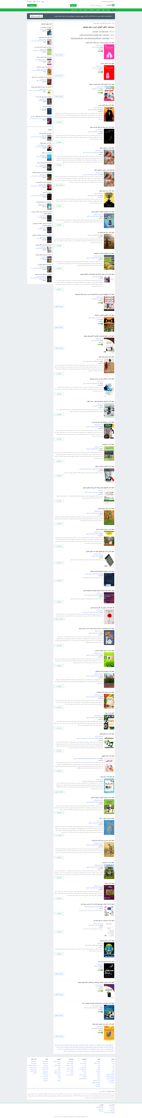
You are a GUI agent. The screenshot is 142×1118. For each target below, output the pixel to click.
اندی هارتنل (43, 79)
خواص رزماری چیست (66, 541)
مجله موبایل (45, 1063)
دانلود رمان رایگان (86, 117)
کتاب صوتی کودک (64, 783)
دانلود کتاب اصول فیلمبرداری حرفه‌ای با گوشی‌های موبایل (99, 336)
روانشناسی (98, 1071)
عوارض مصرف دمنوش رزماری (68, 539)
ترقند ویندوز (84, 577)
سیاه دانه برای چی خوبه (61, 430)
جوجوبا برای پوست (72, 807)
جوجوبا (92, 807)
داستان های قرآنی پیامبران (87, 640)
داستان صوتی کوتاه (64, 176)
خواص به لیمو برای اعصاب (89, 662)
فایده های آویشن (87, 265)
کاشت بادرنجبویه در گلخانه (77, 454)
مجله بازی (46, 1065)
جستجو (73, 5)
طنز (113, 1069)
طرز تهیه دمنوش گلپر (87, 520)
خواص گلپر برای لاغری (86, 518)
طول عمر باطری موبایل (74, 559)
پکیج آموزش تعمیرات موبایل (90, 411)
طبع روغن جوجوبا (82, 806)
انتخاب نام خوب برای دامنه (85, 910)
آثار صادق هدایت (77, 389)
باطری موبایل (82, 559)
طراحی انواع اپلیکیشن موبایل (88, 498)
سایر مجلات (45, 1080)
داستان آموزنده (66, 787)
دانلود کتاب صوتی (59, 185)
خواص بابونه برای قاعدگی (80, 723)
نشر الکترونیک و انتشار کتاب (108, 1)
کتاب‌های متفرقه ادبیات (41, 238)
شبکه (85, 1073)
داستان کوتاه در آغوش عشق (67, 156)
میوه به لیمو (67, 660)
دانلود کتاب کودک (99, 642)
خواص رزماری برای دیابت (96, 543)
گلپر (81, 520)
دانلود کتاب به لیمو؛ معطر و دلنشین (104, 651)
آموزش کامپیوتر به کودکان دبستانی (90, 762)
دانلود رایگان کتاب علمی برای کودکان (68, 828)
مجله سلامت (45, 1076)
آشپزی (59, 1063)
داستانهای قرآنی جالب (98, 640)
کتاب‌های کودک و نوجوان (41, 80)
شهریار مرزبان (42, 89)
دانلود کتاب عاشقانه (68, 137)
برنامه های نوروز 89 (81, 280)
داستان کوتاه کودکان (90, 642)
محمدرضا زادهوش (41, 204)
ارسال (88, 1098)
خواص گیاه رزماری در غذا (81, 537)
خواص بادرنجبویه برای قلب (97, 454)
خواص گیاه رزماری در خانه (92, 537)
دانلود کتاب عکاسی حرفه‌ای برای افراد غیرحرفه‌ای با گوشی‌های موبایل (96, 982)
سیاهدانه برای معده (70, 430)
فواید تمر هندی (58, 871)
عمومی (85, 10)
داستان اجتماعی (82, 367)
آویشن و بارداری (65, 263)
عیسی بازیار (99, 359)
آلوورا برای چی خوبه (94, 679)
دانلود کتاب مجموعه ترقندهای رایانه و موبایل (102, 571)
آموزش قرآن (76, 742)
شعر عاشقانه (96, 966)
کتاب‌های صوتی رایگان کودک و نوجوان (91, 781)
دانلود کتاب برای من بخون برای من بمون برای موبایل (96, 1047)
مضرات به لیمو (85, 659)
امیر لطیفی (99, 593)
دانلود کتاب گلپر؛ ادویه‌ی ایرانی (106, 508)
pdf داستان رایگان (66, 160)
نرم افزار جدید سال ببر (84, 284)
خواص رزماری (75, 541)
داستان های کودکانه (95, 789)
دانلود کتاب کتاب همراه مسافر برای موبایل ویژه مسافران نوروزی (97, 274)
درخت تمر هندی (68, 874)
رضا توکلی (99, 943)
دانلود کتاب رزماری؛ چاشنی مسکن (105, 529)
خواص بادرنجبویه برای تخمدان (64, 456)
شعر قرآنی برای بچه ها (90, 746)
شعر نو (112, 1067)
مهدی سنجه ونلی (98, 214)
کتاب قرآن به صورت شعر (73, 748)
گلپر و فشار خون (94, 517)
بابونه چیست (71, 723)
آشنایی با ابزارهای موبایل (83, 496)
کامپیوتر (98, 10)
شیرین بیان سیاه (79, 848)
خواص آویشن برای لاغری (77, 261)
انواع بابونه (93, 721)
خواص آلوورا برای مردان (92, 681)
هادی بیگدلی (42, 155)
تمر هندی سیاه (79, 871)
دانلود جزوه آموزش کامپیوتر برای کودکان (85, 766)
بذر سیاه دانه (78, 430)
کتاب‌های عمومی (95, 276)
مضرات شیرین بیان (73, 852)
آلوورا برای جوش (77, 679)
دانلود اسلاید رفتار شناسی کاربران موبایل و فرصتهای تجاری (98, 590)
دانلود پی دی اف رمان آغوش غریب (95, 1049)
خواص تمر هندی (99, 872)
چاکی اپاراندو (99, 297)
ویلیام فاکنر (99, 610)
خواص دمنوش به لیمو (59, 659)
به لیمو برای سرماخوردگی (76, 659)
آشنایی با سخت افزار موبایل (70, 222)
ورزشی (59, 1076)
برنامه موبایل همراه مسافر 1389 (91, 280)
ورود (43, 1)
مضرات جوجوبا (63, 809)
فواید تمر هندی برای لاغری (77, 874)
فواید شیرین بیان (81, 852)
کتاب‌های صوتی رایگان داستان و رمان (38, 40)
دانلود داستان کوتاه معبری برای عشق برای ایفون (80, 369)
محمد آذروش (42, 215)
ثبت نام (38, 1)
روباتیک (71, 1073)
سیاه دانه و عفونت (60, 434)
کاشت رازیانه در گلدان (95, 704)
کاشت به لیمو (68, 659)
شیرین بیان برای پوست (88, 850)
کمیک (113, 1071)
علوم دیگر (98, 1086)
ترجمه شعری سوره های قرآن (97, 748)
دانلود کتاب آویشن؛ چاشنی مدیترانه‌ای (104, 253)
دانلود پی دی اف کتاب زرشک (71, 893)
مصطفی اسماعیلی (98, 554)
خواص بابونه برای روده (90, 723)
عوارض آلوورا (100, 681)
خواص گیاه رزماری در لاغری (69, 537)
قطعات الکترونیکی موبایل (78, 220)
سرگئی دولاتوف (42, 39)
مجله (80, 10)
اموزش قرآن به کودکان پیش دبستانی (77, 746)
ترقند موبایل (90, 577)
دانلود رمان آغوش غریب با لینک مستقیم (79, 113)
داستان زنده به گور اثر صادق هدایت (95, 389)
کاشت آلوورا (60, 681)
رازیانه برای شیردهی (71, 700)
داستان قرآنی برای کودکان (71, 638)
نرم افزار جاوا (88, 282)
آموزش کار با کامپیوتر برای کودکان (70, 764)
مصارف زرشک (70, 891)
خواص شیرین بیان (90, 852)
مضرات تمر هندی (91, 872)
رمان (81, 117)
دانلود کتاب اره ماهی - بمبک (106, 818)
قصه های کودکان (67, 785)
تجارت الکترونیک (82, 1069)
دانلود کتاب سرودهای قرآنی (107, 734)
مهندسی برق (70, 1067)
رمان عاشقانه (76, 137)
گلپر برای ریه (77, 517)
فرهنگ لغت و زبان (110, 1078)
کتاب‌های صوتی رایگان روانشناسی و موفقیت (37, 90)
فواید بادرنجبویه (66, 452)
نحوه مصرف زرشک (93, 893)
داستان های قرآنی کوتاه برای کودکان (63, 640)
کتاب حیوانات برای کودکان (73, 830)
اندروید (84, 949)
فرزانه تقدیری (42, 174)
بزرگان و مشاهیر (57, 1061)
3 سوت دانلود (106, 35)
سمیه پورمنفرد (98, 338)
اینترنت (84, 1061)
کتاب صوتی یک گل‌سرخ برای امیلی (91, 614)
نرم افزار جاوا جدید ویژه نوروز (67, 282)
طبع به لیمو (72, 660)
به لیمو (90, 659)
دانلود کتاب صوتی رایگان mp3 (75, 176)
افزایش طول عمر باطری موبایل (92, 559)
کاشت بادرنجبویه (87, 454)
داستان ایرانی (74, 160)
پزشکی (99, 1065)
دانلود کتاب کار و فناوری (108, 756)
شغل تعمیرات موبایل (72, 409)
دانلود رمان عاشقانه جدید (62, 240)
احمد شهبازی (42, 49)
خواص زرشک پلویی (93, 895)
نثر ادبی (112, 1073)
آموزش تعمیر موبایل (88, 220)
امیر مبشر (43, 257)
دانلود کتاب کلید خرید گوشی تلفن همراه (103, 1024)
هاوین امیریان (99, 129)
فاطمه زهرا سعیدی (98, 107)
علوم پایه (98, 1084)
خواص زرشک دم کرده (83, 895)
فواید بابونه (70, 721)
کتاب (103, 1096)
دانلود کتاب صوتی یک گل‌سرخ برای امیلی (83, 616)
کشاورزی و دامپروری (96, 1082)
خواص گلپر (83, 517)
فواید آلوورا (65, 681)
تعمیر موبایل (95, 220)
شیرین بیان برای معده (88, 848)
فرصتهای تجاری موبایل (75, 599)
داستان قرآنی (80, 638)
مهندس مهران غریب (103, 31)
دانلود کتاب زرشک (109, 883)
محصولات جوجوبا (80, 807)
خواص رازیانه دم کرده (75, 702)
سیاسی (98, 1075)
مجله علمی (46, 1075)
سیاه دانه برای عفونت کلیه (70, 434)
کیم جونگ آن (42, 247)
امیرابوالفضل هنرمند (41, 276)
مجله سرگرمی (45, 1067)
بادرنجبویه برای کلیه (94, 452)
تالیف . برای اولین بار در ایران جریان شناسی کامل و (91, 35)
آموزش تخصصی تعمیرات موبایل (83, 222)
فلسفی (98, 1076)
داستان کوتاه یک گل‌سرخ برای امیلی (75, 614)
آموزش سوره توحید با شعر (94, 744)
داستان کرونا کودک (84, 783)
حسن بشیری (99, 779)
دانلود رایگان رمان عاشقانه (93, 137)
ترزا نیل (100, 490)
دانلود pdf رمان (71, 117)
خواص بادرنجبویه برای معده (83, 452)
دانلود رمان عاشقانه (83, 137)
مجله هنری (46, 1078)
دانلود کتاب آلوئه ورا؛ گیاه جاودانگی (104, 671)
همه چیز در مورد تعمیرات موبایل (76, 411)
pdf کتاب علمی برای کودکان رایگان (80, 826)
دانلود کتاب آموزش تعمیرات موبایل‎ (104, 466)
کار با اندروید (79, 949)
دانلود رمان (77, 117)
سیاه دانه (96, 430)
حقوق (99, 1078)
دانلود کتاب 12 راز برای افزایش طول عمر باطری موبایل (100, 551)
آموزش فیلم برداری (95, 340)
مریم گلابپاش (42, 99)
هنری (59, 1078)
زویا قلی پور (42, 194)
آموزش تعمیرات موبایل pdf (92, 409)
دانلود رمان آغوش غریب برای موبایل (62, 113)
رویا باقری (99, 964)
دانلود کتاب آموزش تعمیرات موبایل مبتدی (102, 212)
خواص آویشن (85, 261)
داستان (112, 1061)
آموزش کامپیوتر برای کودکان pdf (70, 766)
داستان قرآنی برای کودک (69, 636)
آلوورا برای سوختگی (85, 679)
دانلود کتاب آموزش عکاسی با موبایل (104, 315)
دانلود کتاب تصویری (62, 830)
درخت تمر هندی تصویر (59, 874)
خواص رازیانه (64, 700)
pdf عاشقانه (90, 240)
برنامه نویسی (83, 1067)
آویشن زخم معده (94, 263)
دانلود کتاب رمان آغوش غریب (106, 105)
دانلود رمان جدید (79, 239)
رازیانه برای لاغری (79, 700)
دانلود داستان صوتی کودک (74, 783)
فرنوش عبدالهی (98, 985)
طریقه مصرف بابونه (64, 721)
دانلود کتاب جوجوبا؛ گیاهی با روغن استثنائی (102, 797)
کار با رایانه (86, 764)
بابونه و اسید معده (64, 723)
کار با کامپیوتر (81, 764)
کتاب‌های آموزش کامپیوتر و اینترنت (91, 595)
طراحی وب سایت (82, 1075)
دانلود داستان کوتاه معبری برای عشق (70, 367)
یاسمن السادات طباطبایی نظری (95, 317)
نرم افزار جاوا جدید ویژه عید (79, 282)
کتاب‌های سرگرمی (42, 118)
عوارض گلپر (88, 517)
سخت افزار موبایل (95, 89)
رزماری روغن (87, 543)
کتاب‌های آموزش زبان (34, 118)
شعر (113, 1065)
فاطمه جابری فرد (98, 193)
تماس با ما (29, 1)
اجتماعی (98, 1073)
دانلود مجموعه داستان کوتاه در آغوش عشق (72, 162)
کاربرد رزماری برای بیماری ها (84, 541)
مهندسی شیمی (70, 1071)
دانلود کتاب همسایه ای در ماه (106, 962)
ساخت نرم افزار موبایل (65, 496)
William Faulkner (96, 616)
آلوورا (68, 679)
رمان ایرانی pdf (65, 117)
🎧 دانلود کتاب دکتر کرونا (107, 777)
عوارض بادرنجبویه (58, 452)
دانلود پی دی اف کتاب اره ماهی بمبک (69, 832)
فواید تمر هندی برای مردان (89, 874)
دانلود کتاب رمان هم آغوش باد (106, 232)
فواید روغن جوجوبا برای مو (77, 809)
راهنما (34, 1)
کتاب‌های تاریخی (43, 29)
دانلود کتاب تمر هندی (108, 862)
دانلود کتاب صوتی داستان (92, 176)
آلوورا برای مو (78, 681)
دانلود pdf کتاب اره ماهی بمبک (84, 832)
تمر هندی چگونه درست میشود (68, 871)
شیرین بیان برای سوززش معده (62, 850)
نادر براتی (43, 135)
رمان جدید (73, 239)
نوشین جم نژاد (42, 184)
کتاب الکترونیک (99, 1107)
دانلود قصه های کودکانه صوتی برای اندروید (88, 785)
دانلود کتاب (59, 122)
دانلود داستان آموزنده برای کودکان (87, 787)
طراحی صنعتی (70, 1061)
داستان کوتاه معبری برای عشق (93, 367)
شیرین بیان (95, 848)
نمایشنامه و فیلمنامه (110, 1076)
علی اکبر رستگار (98, 631)
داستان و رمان (34, 1063)
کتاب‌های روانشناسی (42, 60)
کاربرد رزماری (93, 541)
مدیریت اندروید (96, 951)
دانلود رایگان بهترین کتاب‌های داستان (38, 136)
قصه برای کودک (74, 785)
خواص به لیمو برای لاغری (78, 662)
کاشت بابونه (76, 721)
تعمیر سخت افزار (87, 1007)
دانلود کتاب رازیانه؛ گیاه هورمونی (105, 692)
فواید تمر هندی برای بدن (64, 872)
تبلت (69, 949)
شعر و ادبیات (34, 1061)
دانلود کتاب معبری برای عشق (106, 357)
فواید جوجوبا (69, 809)
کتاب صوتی (74, 10)
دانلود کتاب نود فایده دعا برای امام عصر (103, 920)
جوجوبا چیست (87, 807)
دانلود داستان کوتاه (81, 160)
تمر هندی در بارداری (73, 872)
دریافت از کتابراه (59, 55)
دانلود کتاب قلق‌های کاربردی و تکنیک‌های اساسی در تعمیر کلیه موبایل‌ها (94, 294)
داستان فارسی (59, 160)
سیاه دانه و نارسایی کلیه (95, 434)
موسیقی (58, 1075)
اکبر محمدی (99, 87)
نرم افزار (90, 951)
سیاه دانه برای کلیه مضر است (83, 434)
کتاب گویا (84, 176)
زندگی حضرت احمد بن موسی (81, 636)
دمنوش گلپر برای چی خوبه (63, 518)
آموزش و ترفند (83, 1063)
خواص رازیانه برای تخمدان (64, 702)
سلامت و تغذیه (57, 1071)
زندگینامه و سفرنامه (110, 1075)
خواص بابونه (87, 721)
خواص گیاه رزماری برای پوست (93, 539)
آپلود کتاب (32, 5)
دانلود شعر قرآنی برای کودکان (62, 746)
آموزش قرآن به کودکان (84, 742)
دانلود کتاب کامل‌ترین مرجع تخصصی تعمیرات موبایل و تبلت (98, 1003)
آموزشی (35, 1073)
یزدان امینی (99, 404)
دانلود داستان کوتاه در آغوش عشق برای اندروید (84, 158)
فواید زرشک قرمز (83, 891)
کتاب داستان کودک (95, 638)
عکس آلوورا (84, 681)
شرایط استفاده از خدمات (109, 1112)
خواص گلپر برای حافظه (60, 517)
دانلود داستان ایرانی (78, 156)
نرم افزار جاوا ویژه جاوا (94, 284)
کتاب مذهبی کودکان (93, 742)
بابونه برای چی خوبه (94, 725)
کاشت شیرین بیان (65, 852)
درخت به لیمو (100, 660)
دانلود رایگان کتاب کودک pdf (66, 826)
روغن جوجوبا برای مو (74, 806)
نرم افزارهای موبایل (74, 496)
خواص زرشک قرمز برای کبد (72, 895)
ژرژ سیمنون (42, 164)
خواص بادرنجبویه (73, 452)
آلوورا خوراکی (64, 679)
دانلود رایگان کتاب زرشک (83, 893)
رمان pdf (59, 117)
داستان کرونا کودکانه (93, 783)
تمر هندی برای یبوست (82, 872)
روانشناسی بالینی (95, 47)
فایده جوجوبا (89, 806)
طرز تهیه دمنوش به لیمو (91, 660)
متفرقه (59, 1080)
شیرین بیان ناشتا (59, 848)
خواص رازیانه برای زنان (96, 702)
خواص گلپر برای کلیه (69, 517)
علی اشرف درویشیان (41, 69)
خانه (113, 10)
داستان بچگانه (87, 638)
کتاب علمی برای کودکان (93, 826)
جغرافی (98, 1069)
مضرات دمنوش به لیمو (80, 660)
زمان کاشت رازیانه (77, 704)
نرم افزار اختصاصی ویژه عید (97, 282)
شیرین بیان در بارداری (98, 850)
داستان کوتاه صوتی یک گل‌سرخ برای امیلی (65, 616)
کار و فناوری (91, 764)
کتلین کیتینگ (98, 45)
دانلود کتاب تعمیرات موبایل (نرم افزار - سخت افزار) (100, 401)
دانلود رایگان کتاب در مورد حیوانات (86, 830)
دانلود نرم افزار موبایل (63, 949)
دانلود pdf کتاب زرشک (59, 893)
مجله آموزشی (45, 1073)
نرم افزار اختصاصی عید (61, 280)
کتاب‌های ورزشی (43, 258)
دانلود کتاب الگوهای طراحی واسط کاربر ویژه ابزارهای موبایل (98, 488)
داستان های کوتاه (96, 160)
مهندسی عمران (70, 1063)
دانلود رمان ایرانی (61, 135)
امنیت (85, 1065)
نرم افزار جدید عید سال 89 (73, 284)
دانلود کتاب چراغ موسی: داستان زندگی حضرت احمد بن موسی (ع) (96, 628)
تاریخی (98, 1067)
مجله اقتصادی (45, 1069)
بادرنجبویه (69, 454)
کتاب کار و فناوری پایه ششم (62, 762)
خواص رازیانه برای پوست (85, 702)
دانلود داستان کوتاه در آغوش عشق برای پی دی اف (92, 162)
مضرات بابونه (82, 721)
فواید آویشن (94, 265)
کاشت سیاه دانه (85, 430)
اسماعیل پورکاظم (98, 256)
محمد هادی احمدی (98, 923)
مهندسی (91, 10)
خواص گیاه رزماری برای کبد (80, 539)
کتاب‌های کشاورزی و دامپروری (92, 258)
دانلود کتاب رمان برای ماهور (107, 191)
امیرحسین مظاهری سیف (40, 59)
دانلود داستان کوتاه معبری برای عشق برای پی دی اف (87, 365)
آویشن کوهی (87, 263)
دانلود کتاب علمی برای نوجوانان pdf (84, 828)
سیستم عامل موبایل (90, 949)
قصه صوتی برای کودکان (75, 787)
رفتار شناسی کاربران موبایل (92, 599)
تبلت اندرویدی (73, 949)
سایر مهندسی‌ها (70, 1075)
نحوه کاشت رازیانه (68, 704)
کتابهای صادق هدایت (68, 389)
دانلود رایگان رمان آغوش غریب (81, 1049)
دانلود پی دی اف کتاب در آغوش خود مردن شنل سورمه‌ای (86, 387)
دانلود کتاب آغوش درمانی (107, 63)
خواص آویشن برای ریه (66, 261)
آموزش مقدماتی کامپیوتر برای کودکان (85, 768)
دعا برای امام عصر (94, 929)
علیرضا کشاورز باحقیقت (97, 1006)
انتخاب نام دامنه (94, 910)
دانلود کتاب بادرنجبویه (108, 444)
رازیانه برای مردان (87, 700)
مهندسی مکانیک (69, 1069)
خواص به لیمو (95, 659)
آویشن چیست (92, 261)
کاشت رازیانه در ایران (85, 704)
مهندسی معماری (69, 1065)
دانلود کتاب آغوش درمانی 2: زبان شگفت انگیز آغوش (100, 43)
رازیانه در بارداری (94, 700)
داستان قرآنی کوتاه (61, 638)
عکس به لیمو (61, 660)
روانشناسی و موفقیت (32, 1065)
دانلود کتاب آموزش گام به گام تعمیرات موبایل (101, 84)
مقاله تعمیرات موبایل (82, 409)
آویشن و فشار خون (74, 263)
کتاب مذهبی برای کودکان (92, 636)
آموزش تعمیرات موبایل (95, 222)
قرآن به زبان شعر (85, 744)
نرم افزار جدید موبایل (96, 286)
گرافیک (84, 1076)
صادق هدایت (84, 389)
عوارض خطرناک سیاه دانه (97, 436)
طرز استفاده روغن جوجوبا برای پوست (92, 809)
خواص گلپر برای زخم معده (97, 518)
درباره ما (112, 1109)
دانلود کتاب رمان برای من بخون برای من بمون (102, 127)
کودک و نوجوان (57, 1073)
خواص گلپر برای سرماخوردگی (75, 518)
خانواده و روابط (57, 1065)
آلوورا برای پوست (71, 681)
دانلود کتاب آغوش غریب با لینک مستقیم (66, 115)
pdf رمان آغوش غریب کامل (81, 115)
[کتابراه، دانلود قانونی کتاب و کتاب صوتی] (100, 51)
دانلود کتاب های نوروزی (71, 280)
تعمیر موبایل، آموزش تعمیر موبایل (77, 1047)
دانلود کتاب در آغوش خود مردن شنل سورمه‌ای (102, 379)
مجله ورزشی (45, 1071)
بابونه (97, 721)
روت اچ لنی (99, 821)
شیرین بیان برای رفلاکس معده (75, 850)
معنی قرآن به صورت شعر (85, 748)
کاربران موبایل (83, 599)
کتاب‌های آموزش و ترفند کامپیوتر (39, 50)
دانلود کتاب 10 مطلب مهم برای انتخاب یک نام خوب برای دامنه (97, 904)
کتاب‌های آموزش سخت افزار (93, 216)
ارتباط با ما (112, 1107)
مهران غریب (95, 31)
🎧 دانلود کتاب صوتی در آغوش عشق (104, 170)
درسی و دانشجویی (96, 1080)
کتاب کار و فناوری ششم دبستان (76, 762)
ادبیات (108, 10)
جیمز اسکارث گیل (41, 145)
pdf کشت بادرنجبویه (87, 456)
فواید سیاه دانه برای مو (85, 432)
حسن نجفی (99, 1026)
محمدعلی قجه (42, 266)
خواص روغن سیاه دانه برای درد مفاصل (71, 432)
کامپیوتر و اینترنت (82, 1078)
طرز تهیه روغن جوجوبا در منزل (62, 806)
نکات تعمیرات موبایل (63, 409)
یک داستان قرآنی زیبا (75, 640)
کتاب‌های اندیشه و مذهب (41, 156)
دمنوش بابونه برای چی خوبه (83, 725)
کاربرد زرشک (95, 891)
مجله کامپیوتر (45, 1061)
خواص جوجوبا (95, 806)
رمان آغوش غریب (99, 115)
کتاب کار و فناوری (99, 764)
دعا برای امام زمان (86, 929)
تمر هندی (96, 871)
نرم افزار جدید (65, 284)
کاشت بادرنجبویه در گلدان (97, 456)
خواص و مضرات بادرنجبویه (76, 456)
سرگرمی (58, 1069)
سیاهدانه (91, 430)
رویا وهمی (99, 381)
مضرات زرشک (76, 891)
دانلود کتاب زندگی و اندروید (107, 941)
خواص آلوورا (58, 679)
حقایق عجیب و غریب (64, 1047)
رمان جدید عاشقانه (72, 240)
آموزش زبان (111, 1080)
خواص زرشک (100, 895)
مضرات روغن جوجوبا (98, 807)
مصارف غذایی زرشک (62, 891)
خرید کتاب (101, 1111)
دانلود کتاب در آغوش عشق (107, 148)
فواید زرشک (89, 891)
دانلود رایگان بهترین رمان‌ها (40, 146)
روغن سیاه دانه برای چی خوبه (96, 432)
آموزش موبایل (92, 496)
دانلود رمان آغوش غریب (93, 113)
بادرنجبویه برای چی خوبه (62, 454)
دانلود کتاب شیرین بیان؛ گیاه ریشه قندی (103, 840)
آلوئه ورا (72, 679)
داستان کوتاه (89, 160)
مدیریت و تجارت (33, 1069)
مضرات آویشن (80, 265)
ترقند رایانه (96, 577)
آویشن (96, 261)
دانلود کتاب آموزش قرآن (68, 742)
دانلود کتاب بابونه (109, 713)
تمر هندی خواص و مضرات (88, 871)
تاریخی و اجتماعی (33, 1067)
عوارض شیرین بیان (99, 852)
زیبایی (59, 1067)
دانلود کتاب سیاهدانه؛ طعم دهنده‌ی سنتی (103, 422)
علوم (103, 10)
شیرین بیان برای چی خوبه (68, 848)
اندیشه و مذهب (97, 1063)
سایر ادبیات (112, 1082)
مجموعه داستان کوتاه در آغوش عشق (90, 156)
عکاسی (97, 319)
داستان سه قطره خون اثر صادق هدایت (65, 387)
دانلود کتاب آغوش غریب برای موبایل (81, 1045)
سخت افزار (70, 220)
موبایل (97, 472)
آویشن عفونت (81, 263)
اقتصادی (98, 1061)
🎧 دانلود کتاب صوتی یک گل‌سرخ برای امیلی (102, 608)
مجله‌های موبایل (105, 38)
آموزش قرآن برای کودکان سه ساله (73, 744)
